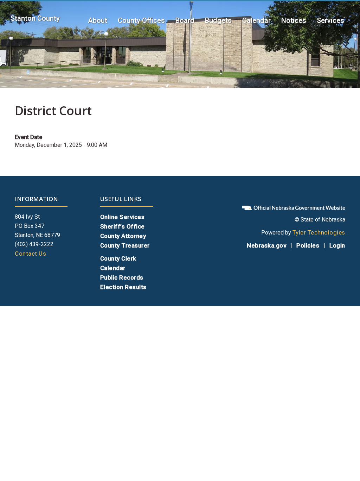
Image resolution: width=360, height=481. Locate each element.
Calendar (256, 20)
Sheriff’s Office (122, 226)
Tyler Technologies (318, 232)
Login (337, 245)
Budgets (218, 20)
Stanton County (35, 18)
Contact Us (30, 253)
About (97, 20)
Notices (293, 20)
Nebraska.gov (266, 245)
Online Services (122, 216)
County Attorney (123, 235)
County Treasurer (125, 245)
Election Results (123, 287)
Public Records (121, 277)
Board (184, 20)
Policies (307, 245)
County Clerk (118, 258)
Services (330, 20)
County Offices (141, 20)
